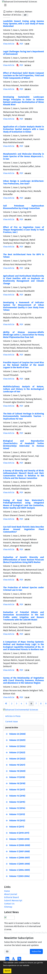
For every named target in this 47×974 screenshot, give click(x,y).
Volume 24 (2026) (17, 734)
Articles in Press (12, 716)
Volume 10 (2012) (17, 820)
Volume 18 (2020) (17, 771)
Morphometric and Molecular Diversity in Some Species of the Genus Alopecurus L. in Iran (23, 156)
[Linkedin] (7, 959)
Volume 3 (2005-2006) (19, 864)
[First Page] (6, 703)
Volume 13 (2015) (17, 802)
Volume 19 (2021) (17, 765)
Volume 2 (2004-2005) (19, 870)
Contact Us (9, 903)
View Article (8, 44)
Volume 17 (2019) (17, 777)
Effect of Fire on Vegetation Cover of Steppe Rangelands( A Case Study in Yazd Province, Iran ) (23, 229)
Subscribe (36, 951)
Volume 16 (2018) (17, 783)
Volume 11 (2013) (17, 814)
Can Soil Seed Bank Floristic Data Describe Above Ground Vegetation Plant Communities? (23, 529)
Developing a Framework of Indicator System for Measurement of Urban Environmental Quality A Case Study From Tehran (23, 306)
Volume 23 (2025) (17, 740)
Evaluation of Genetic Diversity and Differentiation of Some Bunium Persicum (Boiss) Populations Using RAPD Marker (23, 559)
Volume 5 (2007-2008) (19, 851)
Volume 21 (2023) (17, 752)
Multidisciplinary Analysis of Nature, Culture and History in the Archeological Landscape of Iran (23, 389)
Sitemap (8, 907)
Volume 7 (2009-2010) (19, 839)
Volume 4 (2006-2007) (19, 857)
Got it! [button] (7, 971)
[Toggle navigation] (22, 5)
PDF (24, 44)
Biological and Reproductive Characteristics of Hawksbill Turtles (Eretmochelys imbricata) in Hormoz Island (23, 445)
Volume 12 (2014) (17, 808)
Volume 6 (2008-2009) (19, 845)
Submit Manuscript (13, 900)
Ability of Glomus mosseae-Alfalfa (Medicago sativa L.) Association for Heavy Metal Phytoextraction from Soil (23, 334)
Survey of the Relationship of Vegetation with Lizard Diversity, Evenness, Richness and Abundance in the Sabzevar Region (23, 680)
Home (7, 891)
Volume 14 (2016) (17, 796)
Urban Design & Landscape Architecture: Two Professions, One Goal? (23, 182)
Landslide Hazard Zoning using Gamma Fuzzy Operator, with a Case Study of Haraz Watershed (23, 23)
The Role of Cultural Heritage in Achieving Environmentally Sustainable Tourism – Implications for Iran (23, 416)
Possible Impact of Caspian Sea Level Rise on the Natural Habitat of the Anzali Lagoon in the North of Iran (23, 365)
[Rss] (19, 959)
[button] (30, 965)
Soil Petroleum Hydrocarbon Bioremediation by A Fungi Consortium (23, 206)
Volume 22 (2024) (17, 746)
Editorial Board (11, 897)
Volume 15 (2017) (17, 789)
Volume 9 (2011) (16, 826)
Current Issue (11, 721)
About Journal (10, 894)
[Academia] (13, 959)
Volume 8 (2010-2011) (19, 833)
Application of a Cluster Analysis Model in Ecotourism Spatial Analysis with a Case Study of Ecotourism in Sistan (23, 129)
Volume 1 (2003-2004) (19, 876)
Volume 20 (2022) (17, 758)
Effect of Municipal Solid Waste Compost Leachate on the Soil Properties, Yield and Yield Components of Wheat (23, 75)
